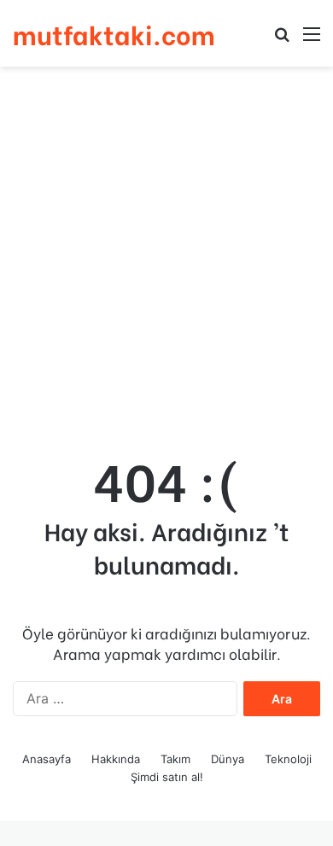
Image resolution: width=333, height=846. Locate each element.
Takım (175, 759)
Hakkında (115, 759)
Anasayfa (46, 759)
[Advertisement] (166, 250)
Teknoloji (288, 759)
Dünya (227, 759)
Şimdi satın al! (167, 777)
